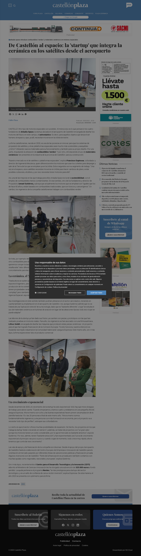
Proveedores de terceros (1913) (89, 274)
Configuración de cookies (43, 287)
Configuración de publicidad (53, 284)
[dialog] (70, 278)
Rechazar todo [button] (75, 293)
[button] (41, 293)
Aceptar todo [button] (96, 293)
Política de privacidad (60, 287)
